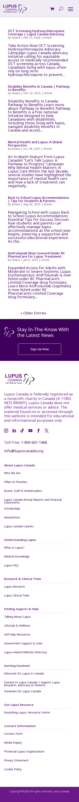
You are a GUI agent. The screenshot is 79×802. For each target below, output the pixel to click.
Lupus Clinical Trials (16, 595)
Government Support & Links (23, 643)
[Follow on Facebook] (38, 431)
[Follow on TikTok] (22, 431)
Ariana (16, 37)
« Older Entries (33, 313)
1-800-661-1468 (34, 442)
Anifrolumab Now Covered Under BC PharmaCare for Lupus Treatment (36, 255)
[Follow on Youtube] (30, 431)
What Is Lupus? (14, 547)
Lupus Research (14, 586)
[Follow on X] (47, 431)
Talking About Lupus (17, 617)
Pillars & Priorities (15, 482)
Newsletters (12, 517)
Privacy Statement (16, 760)
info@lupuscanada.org (23, 450)
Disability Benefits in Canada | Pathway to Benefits (39, 88)
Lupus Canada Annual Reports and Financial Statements (33, 501)
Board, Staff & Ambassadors (23, 491)
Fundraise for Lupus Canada (22, 691)
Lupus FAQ (11, 565)
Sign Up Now (39, 349)
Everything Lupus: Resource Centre (27, 712)
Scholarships (12, 508)
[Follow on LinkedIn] (14, 431)
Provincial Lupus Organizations (24, 751)
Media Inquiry (13, 742)
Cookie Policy (13, 769)
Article (48, 37)
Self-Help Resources (17, 634)
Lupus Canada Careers (19, 526)
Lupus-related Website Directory (25, 652)
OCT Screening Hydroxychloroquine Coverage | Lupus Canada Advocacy (36, 32)
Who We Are (12, 473)
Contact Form (13, 734)
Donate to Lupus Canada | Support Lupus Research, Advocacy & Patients (32, 684)
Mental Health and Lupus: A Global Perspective (35, 144)
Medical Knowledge (17, 556)
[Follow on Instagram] (6, 431)
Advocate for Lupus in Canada (24, 673)
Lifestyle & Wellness (17, 625)
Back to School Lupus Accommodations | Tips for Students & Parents (38, 199)
